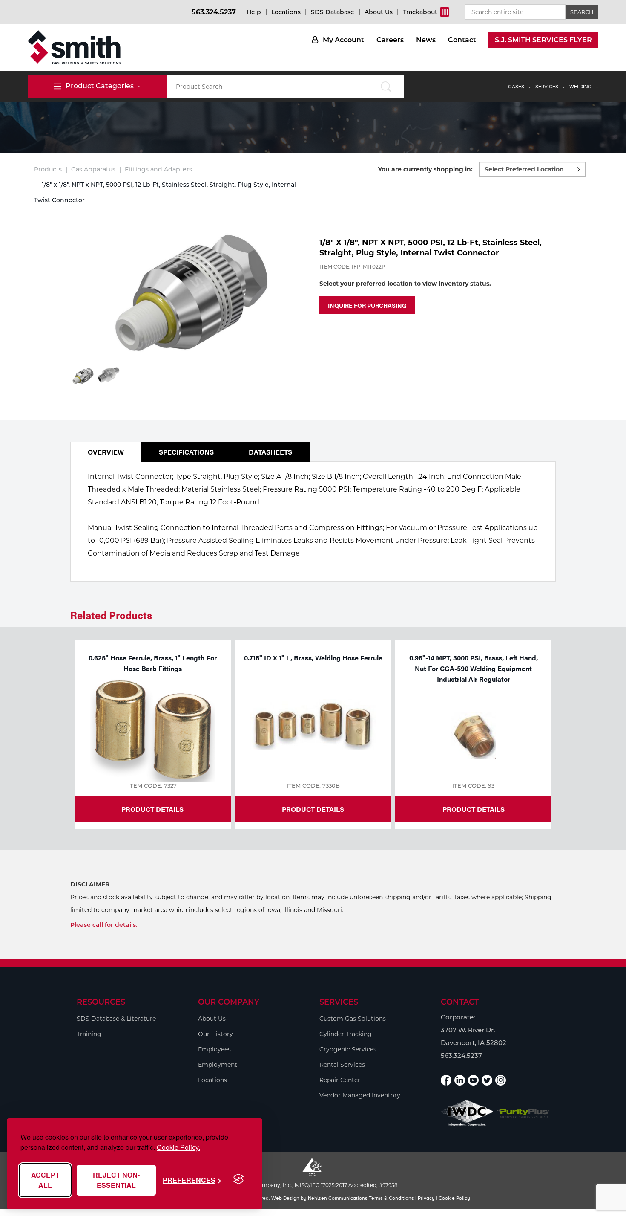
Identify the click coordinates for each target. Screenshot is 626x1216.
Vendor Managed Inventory (359, 1095)
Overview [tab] (106, 452)
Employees (214, 1049)
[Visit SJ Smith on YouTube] (473, 1080)
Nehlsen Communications (338, 1198)
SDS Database (332, 12)
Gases (516, 87)
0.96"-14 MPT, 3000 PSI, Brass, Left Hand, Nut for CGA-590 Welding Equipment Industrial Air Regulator (473, 668)
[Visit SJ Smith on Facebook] (446, 1080)
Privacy (426, 1198)
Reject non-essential (116, 1180)
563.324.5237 (214, 12)
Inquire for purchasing (367, 305)
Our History (215, 1034)
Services (546, 87)
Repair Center (339, 1080)
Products (48, 169)
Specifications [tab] (186, 452)
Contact (462, 40)
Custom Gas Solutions (352, 1018)
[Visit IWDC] (467, 1113)
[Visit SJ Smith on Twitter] (487, 1080)
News (426, 40)
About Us (379, 12)
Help (254, 12)
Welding (580, 87)
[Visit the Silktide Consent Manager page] (238, 1179)
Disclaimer (89, 884)
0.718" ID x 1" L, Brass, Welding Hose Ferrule (313, 658)
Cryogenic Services (347, 1049)
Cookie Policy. (178, 1147)
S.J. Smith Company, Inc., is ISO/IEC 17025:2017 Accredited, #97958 (313, 1185)
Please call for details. (103, 925)
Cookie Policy (454, 1198)
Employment (217, 1064)
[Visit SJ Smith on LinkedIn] (459, 1080)
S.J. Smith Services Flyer (543, 40)
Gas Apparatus (93, 169)
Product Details (152, 809)
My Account (343, 40)
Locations (286, 12)
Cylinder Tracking (345, 1034)
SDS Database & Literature (116, 1018)
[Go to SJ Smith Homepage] (74, 47)
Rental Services (342, 1064)
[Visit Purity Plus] (523, 1113)
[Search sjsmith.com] (386, 86)
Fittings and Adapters (158, 169)
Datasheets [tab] (270, 452)
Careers (390, 40)
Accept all (45, 1180)
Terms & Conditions (391, 1198)
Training (89, 1034)
